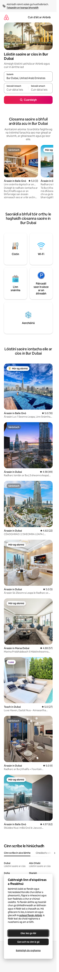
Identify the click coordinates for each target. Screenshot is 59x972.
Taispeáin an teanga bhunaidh (23, 7)
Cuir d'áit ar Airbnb (39, 17)
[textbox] (16, 90)
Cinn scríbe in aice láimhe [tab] (17, 852)
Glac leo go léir (28, 933)
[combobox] (28, 78)
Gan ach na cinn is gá (28, 941)
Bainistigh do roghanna (28, 950)
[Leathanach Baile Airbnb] (6, 17)
